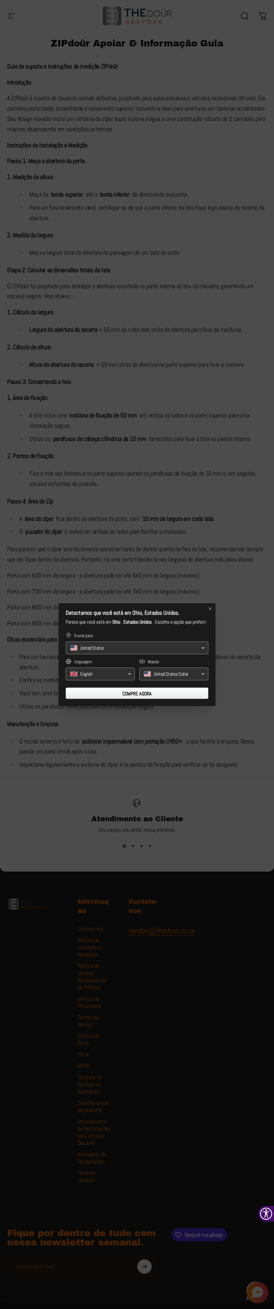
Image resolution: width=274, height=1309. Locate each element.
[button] (137, 647)
